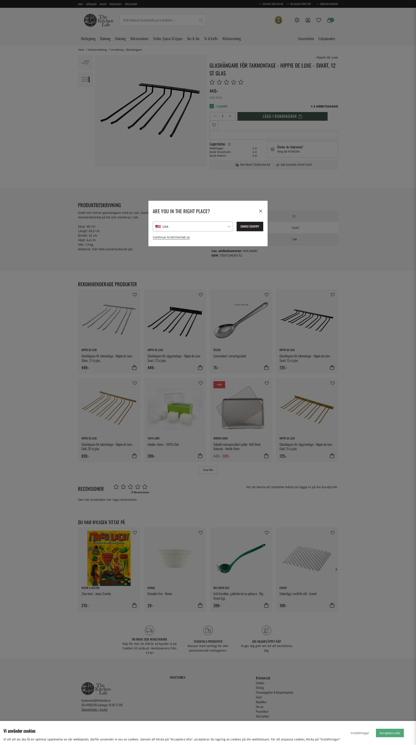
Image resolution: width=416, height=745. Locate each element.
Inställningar (360, 733)
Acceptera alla (390, 733)
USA (165, 226)
